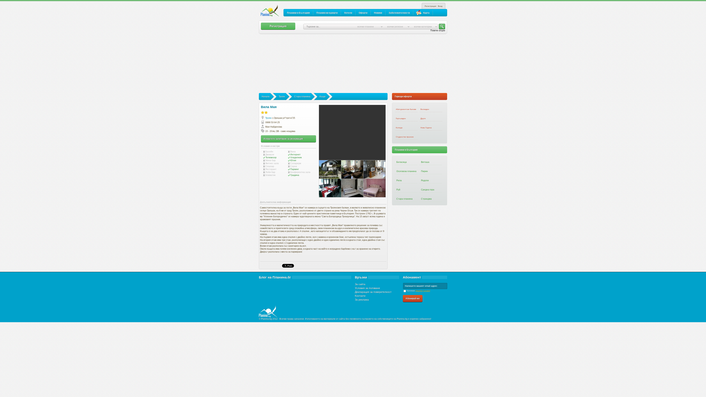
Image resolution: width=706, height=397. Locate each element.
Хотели (348, 13)
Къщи (322, 96)
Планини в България (298, 13)
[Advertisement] (353, 65)
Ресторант (271, 169)
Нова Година (426, 128)
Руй (398, 189)
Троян (282, 96)
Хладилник (296, 157)
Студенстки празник (404, 137)
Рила (399, 180)
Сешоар (269, 166)
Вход (440, 6)
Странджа (426, 199)
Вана (293, 151)
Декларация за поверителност (373, 291)
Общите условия (422, 291)
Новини (378, 13)
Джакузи (269, 154)
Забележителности (399, 13)
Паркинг (294, 169)
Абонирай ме (413, 298)
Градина (294, 175)
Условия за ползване (367, 288)
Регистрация (430, 6)
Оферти (363, 13)
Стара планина (302, 96)
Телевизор (271, 157)
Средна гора (427, 189)
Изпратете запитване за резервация (283, 138)
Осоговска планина (406, 171)
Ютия (293, 160)
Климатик (270, 175)
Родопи (425, 180)
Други (423, 118)
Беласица (401, 162)
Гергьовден (401, 118)
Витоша (425, 162)
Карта (426, 13)
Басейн (269, 151)
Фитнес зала (272, 163)
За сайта (360, 284)
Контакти (360, 295)
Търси (442, 26)
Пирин (424, 171)
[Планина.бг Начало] (270, 11)
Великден (424, 109)
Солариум (295, 163)
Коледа (399, 128)
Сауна (293, 166)
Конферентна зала (300, 172)
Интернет (295, 154)
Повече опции (437, 30)
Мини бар (270, 160)
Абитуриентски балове (406, 109)
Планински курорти (327, 13)
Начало (266, 96)
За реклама (362, 299)
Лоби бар (270, 172)
